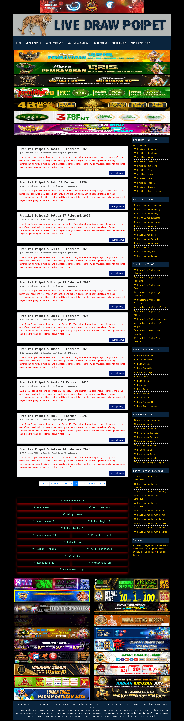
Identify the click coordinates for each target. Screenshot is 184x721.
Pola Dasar (74, 542)
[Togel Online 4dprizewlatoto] (52, 670)
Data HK (128, 710)
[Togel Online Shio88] (132, 682)
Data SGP (138, 710)
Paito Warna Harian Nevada (151, 527)
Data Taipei (143, 389)
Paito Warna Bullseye (148, 222)
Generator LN (45, 507)
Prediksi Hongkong (146, 153)
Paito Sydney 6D (140, 43)
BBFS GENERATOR (73, 500)
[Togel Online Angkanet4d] (132, 658)
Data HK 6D (142, 398)
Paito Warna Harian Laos (150, 519)
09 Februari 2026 (30, 453)
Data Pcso (142, 376)
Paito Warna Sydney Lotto (125, 716)
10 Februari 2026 (30, 420)
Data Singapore (144, 355)
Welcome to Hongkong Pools (149, 549)
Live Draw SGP (54, 43)
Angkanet (97, 713)
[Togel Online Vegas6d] (52, 621)
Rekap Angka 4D (45, 535)
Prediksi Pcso (144, 170)
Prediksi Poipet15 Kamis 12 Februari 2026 (53, 382)
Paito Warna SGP (112, 710)
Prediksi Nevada (145, 187)
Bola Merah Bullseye (147, 437)
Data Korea (142, 381)
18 (66, 483)
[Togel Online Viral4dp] (92, 130)
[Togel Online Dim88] (92, 68)
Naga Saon (73, 710)
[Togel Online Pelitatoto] (92, 117)
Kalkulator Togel (73, 569)
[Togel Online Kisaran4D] (92, 93)
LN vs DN (73, 555)
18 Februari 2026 (30, 153)
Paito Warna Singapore (148, 205)
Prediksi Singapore (147, 149)
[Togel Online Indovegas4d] (132, 694)
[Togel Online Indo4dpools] (52, 694)
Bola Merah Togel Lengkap (150, 462)
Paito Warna (100, 43)
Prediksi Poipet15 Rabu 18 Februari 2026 (53, 182)
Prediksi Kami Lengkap (148, 191)
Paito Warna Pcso (146, 226)
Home (18, 43)
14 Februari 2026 (30, 286)
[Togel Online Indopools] (132, 670)
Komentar (74, 153)
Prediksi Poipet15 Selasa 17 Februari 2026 (54, 215)
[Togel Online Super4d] (92, 81)
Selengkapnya (117, 173)
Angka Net (31, 710)
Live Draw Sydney (77, 43)
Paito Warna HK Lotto (55, 716)
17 (61, 483)
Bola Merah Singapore (148, 420)
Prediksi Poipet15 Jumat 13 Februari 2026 (53, 349)
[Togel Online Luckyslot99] (132, 596)
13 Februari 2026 (30, 320)
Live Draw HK (33, 43)
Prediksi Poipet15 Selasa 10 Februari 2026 (54, 449)
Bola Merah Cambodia (147, 433)
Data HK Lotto (76, 716)
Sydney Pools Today (143, 552)
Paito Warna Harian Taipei (151, 523)
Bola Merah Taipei (146, 454)
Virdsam (137, 545)
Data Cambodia (144, 368)
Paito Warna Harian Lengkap (151, 532)
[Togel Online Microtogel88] (52, 584)
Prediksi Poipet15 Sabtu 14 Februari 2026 (53, 316)
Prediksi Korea (144, 174)
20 (75, 483)
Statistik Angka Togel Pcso (151, 307)
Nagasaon (149, 545)
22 (85, 483)
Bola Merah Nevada (146, 458)
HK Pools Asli (148, 716)
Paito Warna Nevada (147, 243)
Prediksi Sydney (145, 157)
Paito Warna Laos (146, 235)
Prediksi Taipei (145, 183)
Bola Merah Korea (146, 445)
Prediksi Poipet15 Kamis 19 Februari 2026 (53, 149)
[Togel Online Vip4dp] (132, 609)
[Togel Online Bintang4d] (52, 645)
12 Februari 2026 (30, 353)
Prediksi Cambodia (146, 161)
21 (80, 483)
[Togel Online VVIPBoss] (92, 56)
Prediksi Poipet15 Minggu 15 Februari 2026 (54, 282)
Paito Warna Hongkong (148, 209)
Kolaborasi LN (101, 562)
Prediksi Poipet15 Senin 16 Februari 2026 (53, 249)
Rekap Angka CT (45, 521)
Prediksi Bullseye (146, 166)
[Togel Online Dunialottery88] (132, 621)
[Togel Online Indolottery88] (132, 645)
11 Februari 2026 (30, 386)
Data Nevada (143, 393)
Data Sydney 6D (144, 402)
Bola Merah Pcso (145, 441)
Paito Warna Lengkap (147, 256)
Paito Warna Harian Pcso (150, 511)
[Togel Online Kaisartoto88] (52, 682)
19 (71, 483)
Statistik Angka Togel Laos (151, 319)
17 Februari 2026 (30, 186)
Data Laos (142, 385)
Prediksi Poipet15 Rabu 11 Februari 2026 (53, 416)
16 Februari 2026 (30, 220)
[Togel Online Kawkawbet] (52, 609)
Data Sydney (143, 364)
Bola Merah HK (144, 424)
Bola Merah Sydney (146, 429)
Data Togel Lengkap (147, 406)
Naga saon (162, 545)
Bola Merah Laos (145, 450)
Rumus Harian (100, 507)
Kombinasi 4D (45, 562)
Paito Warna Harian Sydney (151, 491)
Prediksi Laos (144, 178)
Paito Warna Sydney (147, 214)
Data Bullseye (144, 372)
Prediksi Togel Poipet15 (38, 142)
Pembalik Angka (45, 549)
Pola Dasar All (100, 535)
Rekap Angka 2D (73, 528)
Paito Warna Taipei (147, 239)
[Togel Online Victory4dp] (52, 596)
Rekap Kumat (73, 514)
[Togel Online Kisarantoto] (92, 105)
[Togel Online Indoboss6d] (132, 584)
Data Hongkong (144, 360)
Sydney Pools (111, 713)
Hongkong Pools (128, 713)
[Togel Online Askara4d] (52, 633)
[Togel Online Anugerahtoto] (132, 633)
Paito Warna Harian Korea (150, 515)
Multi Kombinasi (100, 549)
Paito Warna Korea (146, 230)
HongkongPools (146, 713)
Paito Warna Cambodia (148, 218)
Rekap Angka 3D (100, 521)
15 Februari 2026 (30, 253)
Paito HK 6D (119, 43)
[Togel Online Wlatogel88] (52, 658)
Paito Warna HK (141, 145)
